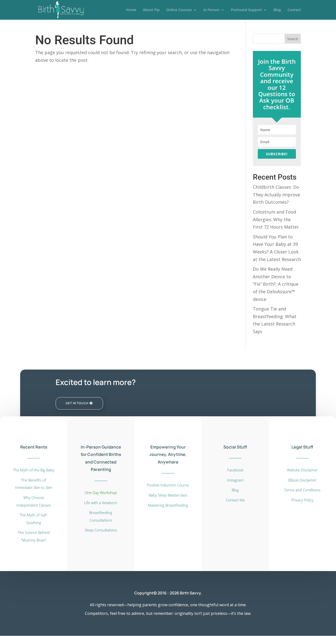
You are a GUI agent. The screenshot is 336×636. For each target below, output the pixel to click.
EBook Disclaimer (302, 480)
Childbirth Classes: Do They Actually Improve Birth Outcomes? (276, 194)
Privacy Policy (302, 499)
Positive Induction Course (168, 484)
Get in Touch (77, 403)
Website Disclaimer (302, 469)
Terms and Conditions (302, 489)
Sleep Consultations (101, 529)
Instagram (235, 480)
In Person (211, 10)
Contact (294, 10)
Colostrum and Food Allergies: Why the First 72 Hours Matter (276, 219)
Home (131, 10)
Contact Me (235, 499)
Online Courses (179, 10)
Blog (277, 10)
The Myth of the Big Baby (33, 469)
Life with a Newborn (100, 502)
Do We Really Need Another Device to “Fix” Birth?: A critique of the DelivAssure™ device (275, 284)
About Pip (151, 10)
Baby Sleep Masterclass (168, 495)
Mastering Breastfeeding (168, 505)
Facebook (235, 469)
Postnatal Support (246, 10)
